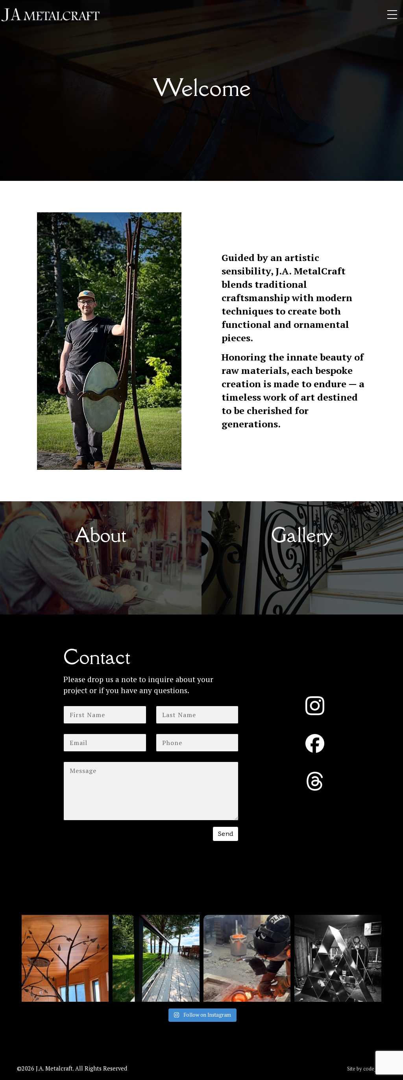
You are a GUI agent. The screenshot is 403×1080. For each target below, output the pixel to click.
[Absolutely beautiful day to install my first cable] (156, 958)
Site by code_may (366, 1068)
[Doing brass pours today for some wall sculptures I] (246, 958)
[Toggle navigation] (392, 14)
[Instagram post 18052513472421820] (65, 958)
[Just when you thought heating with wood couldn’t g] (337, 958)
